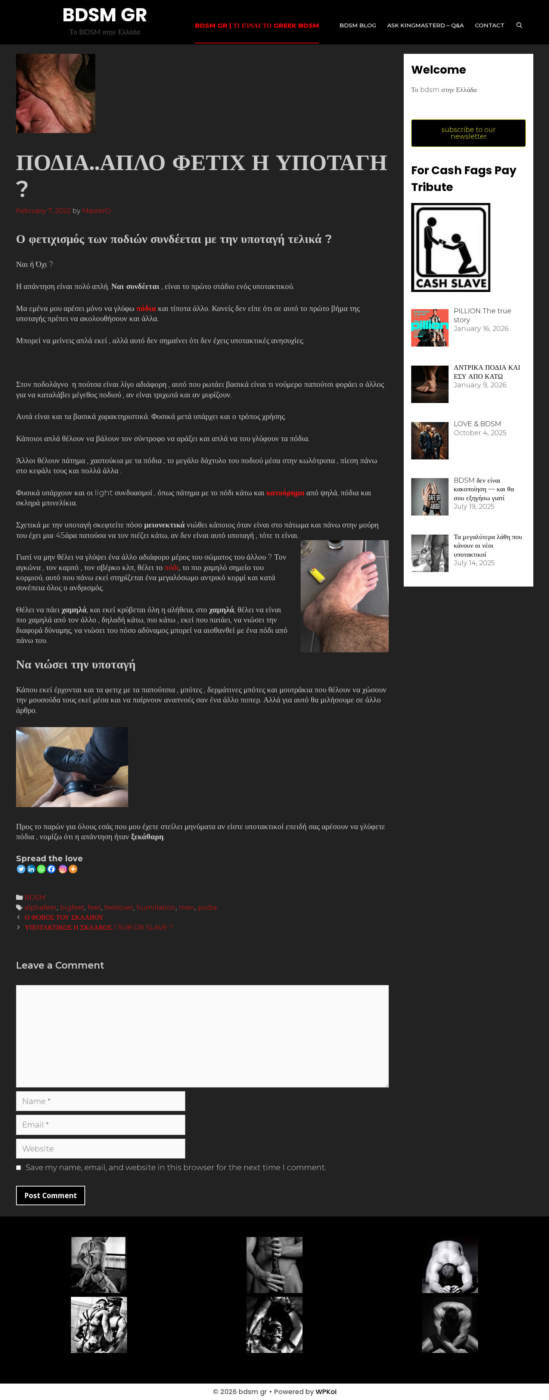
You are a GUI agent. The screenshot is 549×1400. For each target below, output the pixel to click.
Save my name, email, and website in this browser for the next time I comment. (175, 1167)
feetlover (118, 907)
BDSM (35, 897)
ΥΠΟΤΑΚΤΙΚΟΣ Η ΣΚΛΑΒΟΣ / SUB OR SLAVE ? (99, 927)
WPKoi (326, 1391)
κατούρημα (285, 492)
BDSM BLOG (357, 25)
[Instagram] (63, 869)
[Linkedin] (31, 869)
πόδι (172, 567)
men (187, 907)
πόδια (146, 308)
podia (207, 907)
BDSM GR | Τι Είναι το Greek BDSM (257, 25)
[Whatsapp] (41, 869)
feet (94, 907)
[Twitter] (21, 869)
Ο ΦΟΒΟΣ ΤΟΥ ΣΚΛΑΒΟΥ (64, 917)
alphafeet (41, 907)
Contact (490, 25)
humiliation (156, 907)
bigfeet (72, 907)
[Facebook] (51, 869)
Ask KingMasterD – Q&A (425, 25)
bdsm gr (104, 14)
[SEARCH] (519, 25)
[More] (73, 869)
